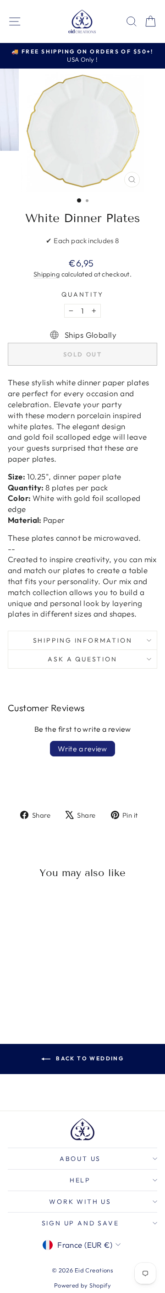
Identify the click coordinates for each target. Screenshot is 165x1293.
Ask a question (82, 659)
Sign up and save (80, 1223)
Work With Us (80, 1201)
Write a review (82, 748)
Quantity (82, 294)
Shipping (46, 274)
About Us (80, 1159)
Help (80, 1180)
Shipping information (82, 640)
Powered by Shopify (82, 1285)
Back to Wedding (89, 1058)
